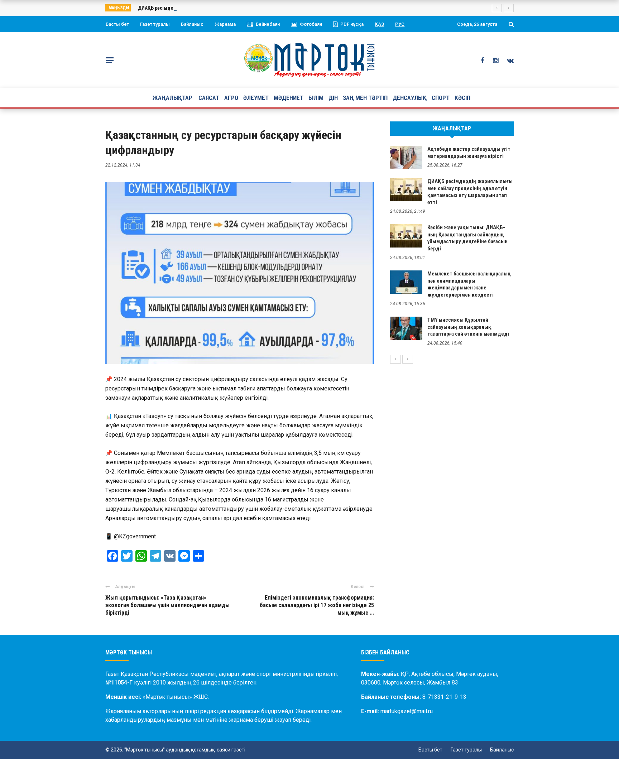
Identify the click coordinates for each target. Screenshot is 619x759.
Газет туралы (155, 24)
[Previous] (395, 359)
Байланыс (192, 24)
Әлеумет (256, 97)
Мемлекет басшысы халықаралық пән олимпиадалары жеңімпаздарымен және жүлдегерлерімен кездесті (469, 284)
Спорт (441, 97)
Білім (315, 97)
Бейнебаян (268, 24)
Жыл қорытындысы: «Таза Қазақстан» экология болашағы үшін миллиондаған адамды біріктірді (167, 605)
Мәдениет (288, 97)
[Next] (407, 359)
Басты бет (117, 24)
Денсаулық (410, 97)
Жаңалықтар (172, 97)
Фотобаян (311, 24)
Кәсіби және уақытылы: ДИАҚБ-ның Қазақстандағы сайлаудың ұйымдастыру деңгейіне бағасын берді (467, 238)
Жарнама (225, 24)
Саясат (208, 97)
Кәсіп (462, 97)
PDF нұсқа (352, 24)
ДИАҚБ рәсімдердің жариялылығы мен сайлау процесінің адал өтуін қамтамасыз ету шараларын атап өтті (470, 192)
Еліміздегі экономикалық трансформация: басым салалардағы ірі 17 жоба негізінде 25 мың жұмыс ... (317, 605)
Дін (333, 97)
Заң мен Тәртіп (365, 97)
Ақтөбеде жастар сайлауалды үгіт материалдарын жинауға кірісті (468, 152)
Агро (231, 97)
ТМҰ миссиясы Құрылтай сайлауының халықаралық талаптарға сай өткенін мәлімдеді (468, 327)
